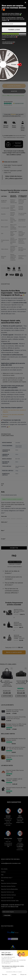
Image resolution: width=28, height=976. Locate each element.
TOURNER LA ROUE (14, 29)
